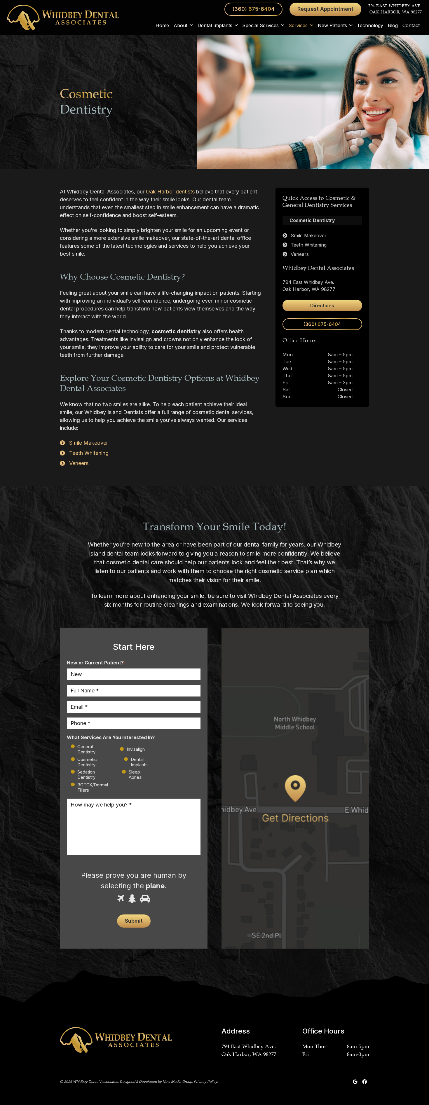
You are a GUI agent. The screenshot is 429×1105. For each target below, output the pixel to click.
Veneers (78, 463)
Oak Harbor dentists (170, 191)
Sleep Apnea (135, 774)
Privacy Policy (205, 1081)
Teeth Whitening (89, 453)
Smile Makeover (88, 443)
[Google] (355, 1081)
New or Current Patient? (96, 663)
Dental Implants (139, 762)
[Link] (63, 17)
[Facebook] (364, 1081)
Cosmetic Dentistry (87, 762)
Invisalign (131, 749)
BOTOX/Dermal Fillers (92, 787)
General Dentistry (86, 749)
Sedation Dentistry (86, 774)
